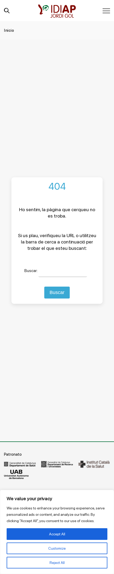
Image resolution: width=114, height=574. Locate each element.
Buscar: (31, 270)
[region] (57, 532)
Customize (57, 548)
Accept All (57, 534)
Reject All (57, 563)
